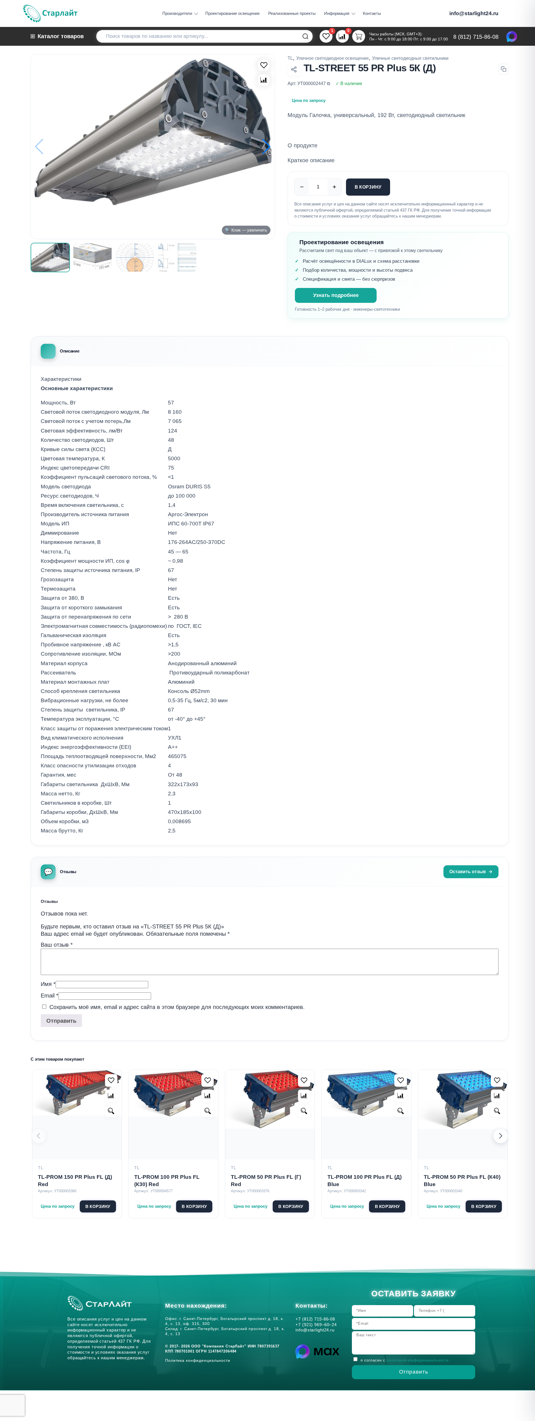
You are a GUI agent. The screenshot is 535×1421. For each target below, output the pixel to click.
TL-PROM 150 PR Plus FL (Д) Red (75, 1180)
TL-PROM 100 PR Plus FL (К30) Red (167, 1180)
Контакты (372, 13)
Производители (177, 13)
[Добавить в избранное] (111, 1080)
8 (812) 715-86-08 (475, 37)
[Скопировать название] (503, 69)
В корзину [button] (97, 1206)
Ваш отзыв (57, 945)
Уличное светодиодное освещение (332, 58)
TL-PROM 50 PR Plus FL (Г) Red (266, 1180)
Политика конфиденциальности (199, 1360)
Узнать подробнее (336, 295)
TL (290, 58)
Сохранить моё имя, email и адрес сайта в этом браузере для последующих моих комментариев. (177, 1007)
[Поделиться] (294, 69)
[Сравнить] (264, 80)
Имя (48, 984)
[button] (266, 147)
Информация (336, 13)
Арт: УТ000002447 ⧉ (309, 83)
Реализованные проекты (292, 13)
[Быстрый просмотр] (111, 1111)
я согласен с (405, 1360)
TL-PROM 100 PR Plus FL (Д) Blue (364, 1180)
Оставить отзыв (467, 871)
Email (49, 995)
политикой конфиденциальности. (418, 1360)
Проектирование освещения (232, 13)
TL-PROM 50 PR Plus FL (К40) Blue (462, 1180)
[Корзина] (358, 36)
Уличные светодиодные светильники (410, 58)
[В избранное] (264, 65)
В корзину (368, 186)
